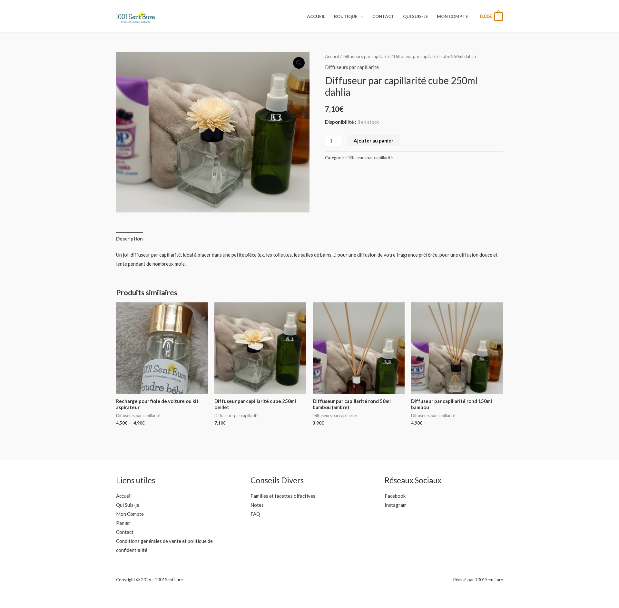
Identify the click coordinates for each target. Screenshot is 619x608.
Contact (383, 16)
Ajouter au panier (373, 140)
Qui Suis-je (415, 16)
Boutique (346, 16)
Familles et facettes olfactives (283, 496)
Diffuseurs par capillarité (366, 56)
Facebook (395, 496)
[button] (299, 63)
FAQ (255, 514)
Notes (257, 505)
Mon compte (452, 16)
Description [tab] (129, 238)
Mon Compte (130, 514)
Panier (123, 523)
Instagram (396, 505)
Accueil (316, 16)
